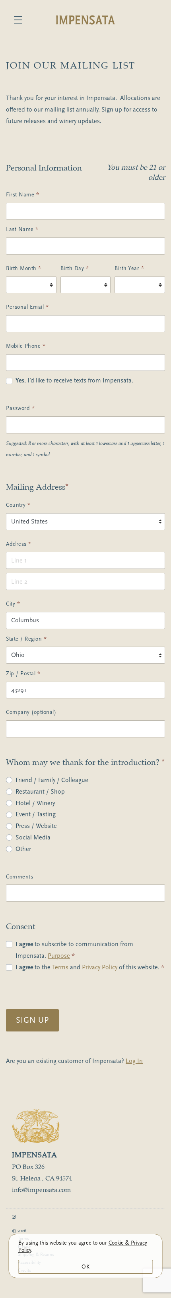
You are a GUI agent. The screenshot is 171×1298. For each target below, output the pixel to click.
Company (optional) (31, 712)
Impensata (86, 20)
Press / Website (36, 825)
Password (20, 408)
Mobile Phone (25, 346)
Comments (19, 876)
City (13, 603)
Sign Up (32, 1020)
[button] (20, 20)
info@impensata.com (41, 1190)
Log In (134, 1061)
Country (18, 505)
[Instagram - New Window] (14, 1217)
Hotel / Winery (35, 803)
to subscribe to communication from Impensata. (74, 950)
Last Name (22, 229)
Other (23, 849)
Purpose (59, 955)
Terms (60, 967)
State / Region (26, 638)
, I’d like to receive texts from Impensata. (74, 380)
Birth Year (129, 268)
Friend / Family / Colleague (52, 780)
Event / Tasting (36, 814)
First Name (22, 194)
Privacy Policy (99, 967)
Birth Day (74, 268)
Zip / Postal (23, 673)
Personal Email (27, 307)
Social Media (33, 837)
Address (18, 544)
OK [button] (86, 1266)
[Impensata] (85, 1126)
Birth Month (23, 268)
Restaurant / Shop (40, 791)
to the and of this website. (90, 967)
